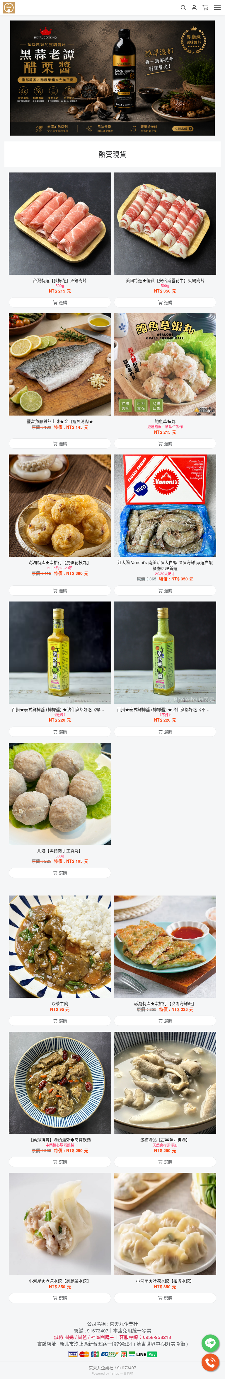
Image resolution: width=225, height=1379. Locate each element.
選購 (63, 266)
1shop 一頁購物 (121, 1373)
